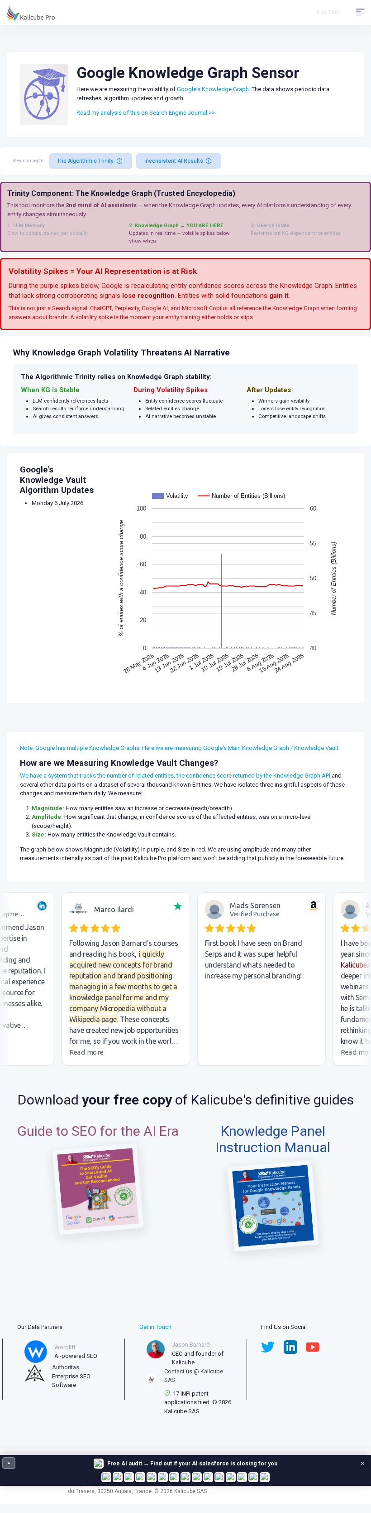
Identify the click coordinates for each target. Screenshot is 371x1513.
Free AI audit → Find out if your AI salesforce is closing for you (192, 1463)
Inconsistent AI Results (173, 161)
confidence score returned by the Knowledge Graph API (258, 775)
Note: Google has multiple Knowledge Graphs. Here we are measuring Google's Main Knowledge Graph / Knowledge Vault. (180, 747)
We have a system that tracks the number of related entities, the (103, 775)
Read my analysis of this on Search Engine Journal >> (145, 112)
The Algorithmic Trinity (85, 161)
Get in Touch (155, 1326)
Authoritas (65, 1367)
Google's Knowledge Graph (213, 89)
